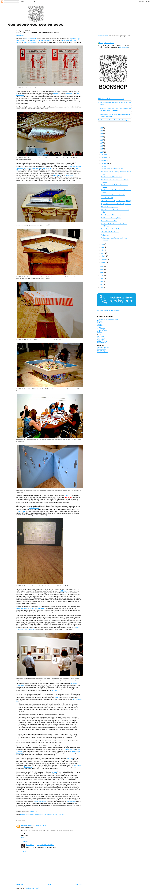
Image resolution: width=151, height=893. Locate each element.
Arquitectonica (57, 175)
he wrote (54, 772)
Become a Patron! (103, 36)
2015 (101, 149)
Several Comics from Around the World (112, 169)
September (104, 163)
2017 (101, 143)
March (103, 256)
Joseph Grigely (20, 511)
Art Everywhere (105, 235)
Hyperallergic (101, 329)
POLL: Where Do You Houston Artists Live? (111, 99)
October (104, 160)
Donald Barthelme (63, 591)
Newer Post (19, 884)
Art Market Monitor (102, 330)
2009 (101, 278)
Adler (22, 685)
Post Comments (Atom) (32, 888)
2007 (101, 284)
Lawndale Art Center (103, 347)
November (104, 157)
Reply (23, 838)
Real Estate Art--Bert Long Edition (111, 218)
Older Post (78, 884)
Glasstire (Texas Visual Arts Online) (107, 319)
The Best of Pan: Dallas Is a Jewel (111, 177)
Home (49, 884)
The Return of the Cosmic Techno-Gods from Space (113, 120)
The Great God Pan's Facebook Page (108, 310)
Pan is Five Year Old (107, 198)
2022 (101, 128)
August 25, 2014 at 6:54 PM (37, 825)
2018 (101, 140)
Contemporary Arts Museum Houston (40, 40)
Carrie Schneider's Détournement (111, 215)
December (104, 154)
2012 (101, 269)
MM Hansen (100, 336)
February (104, 259)
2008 (101, 281)
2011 (101, 272)
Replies (25, 841)
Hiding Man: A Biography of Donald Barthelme (30, 608)
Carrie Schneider (30, 814)
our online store (123, 47)
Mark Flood (69, 758)
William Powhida (70, 749)
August (103, 166)
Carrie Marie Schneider (30, 42)
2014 (101, 152)
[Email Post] (35, 811)
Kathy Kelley (101, 338)
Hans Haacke (77, 765)
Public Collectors (34, 508)
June (103, 247)
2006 (101, 287)
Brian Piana (100, 339)
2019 (101, 137)
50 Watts (100, 321)
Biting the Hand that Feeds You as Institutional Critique (37, 32)
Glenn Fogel (32, 629)
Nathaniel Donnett (67, 40)
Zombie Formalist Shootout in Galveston (113, 195)
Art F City (100, 322)
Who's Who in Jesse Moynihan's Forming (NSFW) (116, 201)
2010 (101, 275)
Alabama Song (71, 801)
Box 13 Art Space (102, 352)
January (104, 262)
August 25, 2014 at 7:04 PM (45, 845)
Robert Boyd (30, 845)
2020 (101, 134)
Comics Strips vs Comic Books (110, 229)
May (102, 250)
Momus (99, 324)
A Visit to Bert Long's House (109, 207)
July (102, 244)
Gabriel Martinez (48, 814)
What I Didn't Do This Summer (110, 232)
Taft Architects (69, 175)
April (103, 253)
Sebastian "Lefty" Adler (58, 814)
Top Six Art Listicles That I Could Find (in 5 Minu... (116, 204)
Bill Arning (22, 814)
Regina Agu (68, 495)
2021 (101, 131)
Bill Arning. (54, 690)
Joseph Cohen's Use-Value (109, 221)
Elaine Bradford (101, 342)
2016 (101, 146)
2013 (101, 266)
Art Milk (99, 332)
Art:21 (99, 327)
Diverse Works (101, 349)
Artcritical (100, 325)
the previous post (30, 39)
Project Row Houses (40, 801)
